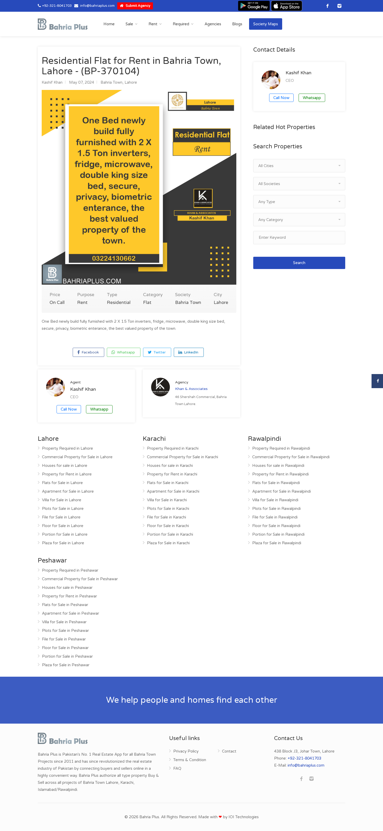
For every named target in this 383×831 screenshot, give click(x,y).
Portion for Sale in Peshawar (67, 656)
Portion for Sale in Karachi (170, 534)
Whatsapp (125, 352)
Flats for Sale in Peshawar (65, 604)
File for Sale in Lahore (61, 517)
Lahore (131, 82)
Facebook (90, 352)
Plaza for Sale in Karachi (168, 543)
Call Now (69, 409)
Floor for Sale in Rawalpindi (276, 525)
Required (181, 24)
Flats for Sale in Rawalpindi (276, 482)
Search (299, 262)
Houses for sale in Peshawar (67, 587)
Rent (153, 24)
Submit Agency (137, 6)
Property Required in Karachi (173, 448)
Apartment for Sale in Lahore (68, 491)
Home (109, 24)
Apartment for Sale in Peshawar (70, 613)
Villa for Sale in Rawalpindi (275, 500)
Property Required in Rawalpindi (281, 448)
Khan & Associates (191, 389)
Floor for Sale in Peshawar (65, 647)
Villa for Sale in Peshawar (64, 622)
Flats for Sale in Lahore (62, 482)
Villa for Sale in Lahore (61, 500)
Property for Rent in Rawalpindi (280, 474)
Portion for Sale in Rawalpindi (278, 534)
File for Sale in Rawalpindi (275, 517)
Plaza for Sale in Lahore (63, 543)
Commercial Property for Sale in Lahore (77, 457)
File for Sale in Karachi (166, 517)
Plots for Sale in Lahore (63, 508)
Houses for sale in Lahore (64, 465)
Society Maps (265, 24)
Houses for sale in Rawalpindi (278, 465)
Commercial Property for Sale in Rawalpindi (291, 457)
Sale (129, 24)
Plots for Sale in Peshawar (65, 630)
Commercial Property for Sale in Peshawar (80, 579)
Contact (229, 751)
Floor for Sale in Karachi (168, 525)
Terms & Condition (189, 759)
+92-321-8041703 (57, 6)
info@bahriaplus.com (97, 6)
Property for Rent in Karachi (172, 474)
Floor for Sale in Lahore (62, 525)
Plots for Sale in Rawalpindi (276, 508)
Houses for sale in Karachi (170, 465)
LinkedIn (190, 352)
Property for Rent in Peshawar (69, 596)
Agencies (213, 24)
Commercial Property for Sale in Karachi (182, 457)
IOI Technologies (243, 817)
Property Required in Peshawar (70, 570)
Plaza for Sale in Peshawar (65, 665)
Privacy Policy (186, 751)
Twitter (159, 352)
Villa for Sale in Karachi (167, 500)
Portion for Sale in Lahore (65, 534)
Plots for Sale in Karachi (168, 508)
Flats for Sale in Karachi (167, 482)
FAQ (177, 768)
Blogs (237, 24)
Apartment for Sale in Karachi (173, 491)
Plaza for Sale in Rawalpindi (276, 543)
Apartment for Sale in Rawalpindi (281, 491)
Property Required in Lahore (67, 448)
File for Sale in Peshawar (64, 639)
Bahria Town (111, 82)
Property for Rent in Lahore (67, 474)
